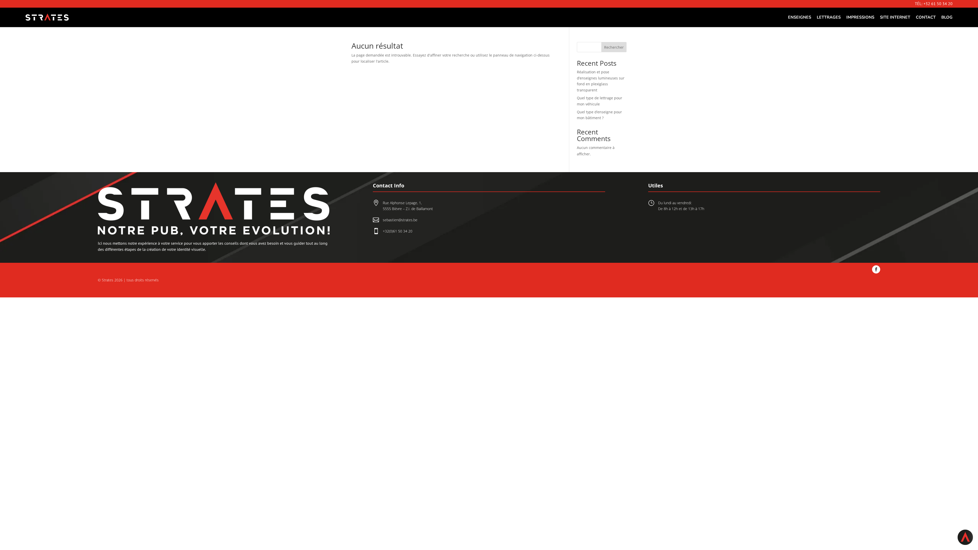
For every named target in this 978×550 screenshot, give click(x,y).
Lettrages (829, 17)
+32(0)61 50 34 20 (397, 231)
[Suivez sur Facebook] (876, 269)
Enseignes (799, 17)
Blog (947, 17)
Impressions (860, 17)
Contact (926, 17)
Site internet (895, 17)
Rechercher (614, 47)
